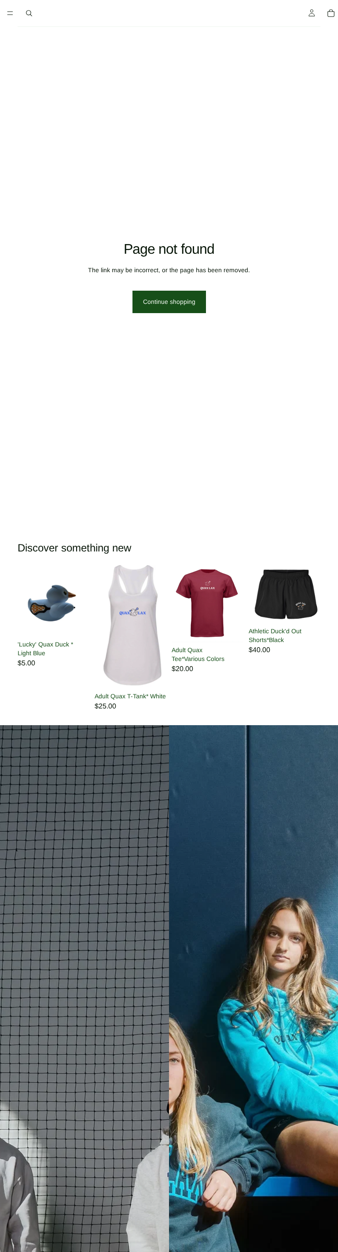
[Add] (76, 623)
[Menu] (10, 13)
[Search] (29, 13)
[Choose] (153, 675)
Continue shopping (169, 301)
